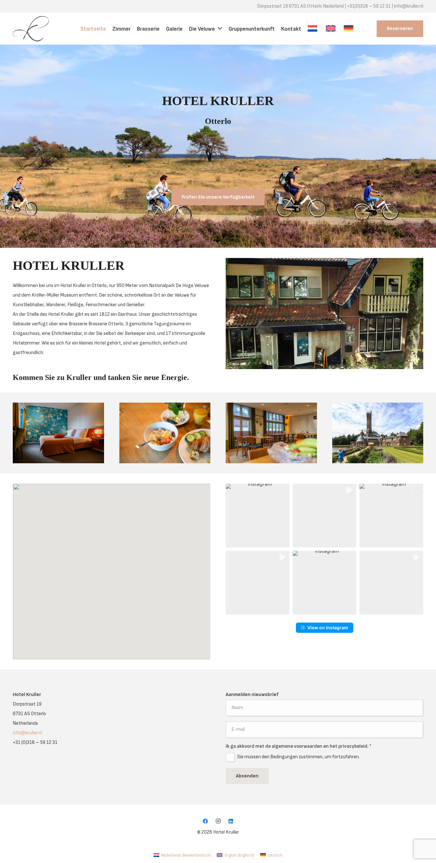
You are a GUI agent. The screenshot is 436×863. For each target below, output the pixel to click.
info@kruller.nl (27, 733)
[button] (257, 516)
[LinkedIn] (230, 821)
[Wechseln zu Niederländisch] (313, 29)
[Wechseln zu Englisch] (332, 29)
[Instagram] (218, 821)
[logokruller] (36, 29)
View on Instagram (327, 627)
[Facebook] (205, 821)
